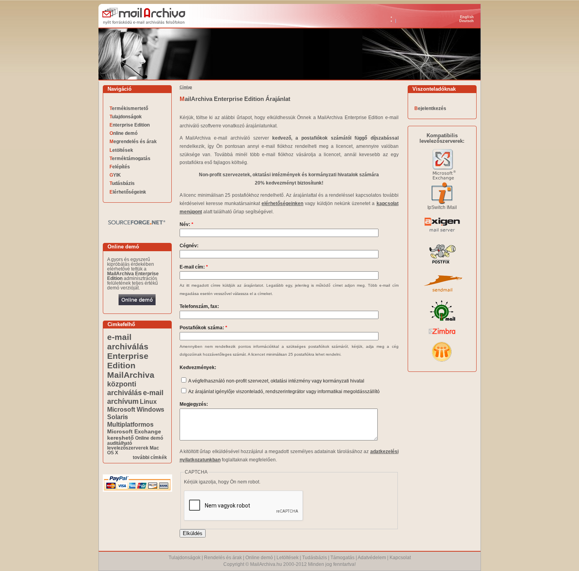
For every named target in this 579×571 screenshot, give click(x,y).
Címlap (186, 87)
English (467, 17)
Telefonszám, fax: (199, 306)
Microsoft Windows (135, 409)
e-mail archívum (135, 396)
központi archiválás (124, 388)
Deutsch (466, 21)
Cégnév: (189, 245)
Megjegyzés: (194, 404)
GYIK (115, 175)
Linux (148, 401)
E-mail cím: (194, 267)
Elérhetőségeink (127, 192)
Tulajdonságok (125, 116)
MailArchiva (130, 374)
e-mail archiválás (127, 341)
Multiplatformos (130, 424)
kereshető (120, 438)
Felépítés (119, 166)
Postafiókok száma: (203, 327)
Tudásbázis (122, 183)
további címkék (150, 457)
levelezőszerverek (127, 448)
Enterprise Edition (129, 125)
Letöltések (121, 150)
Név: (186, 224)
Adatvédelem (372, 557)
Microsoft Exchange (134, 431)
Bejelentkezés (430, 108)
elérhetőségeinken (282, 203)
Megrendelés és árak (133, 141)
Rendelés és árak (223, 557)
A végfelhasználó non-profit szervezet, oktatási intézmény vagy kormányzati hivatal (275, 381)
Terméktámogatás (129, 158)
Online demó (123, 133)
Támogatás (342, 557)
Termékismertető (128, 108)
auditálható (119, 443)
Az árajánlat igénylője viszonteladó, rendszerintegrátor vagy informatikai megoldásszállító (283, 391)
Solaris (117, 416)
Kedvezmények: (198, 367)
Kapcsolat (400, 557)
